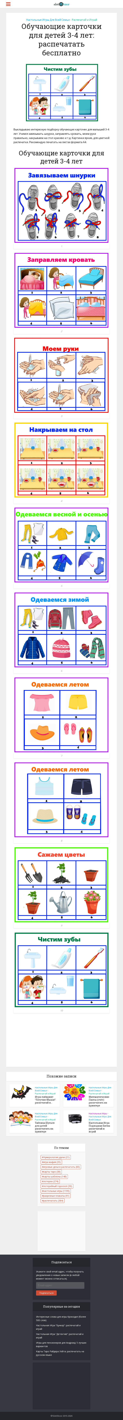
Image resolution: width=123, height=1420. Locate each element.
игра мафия (52, 1162)
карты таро (52, 1171)
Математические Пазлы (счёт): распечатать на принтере (99, 1101)
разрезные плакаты (56, 1195)
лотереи (50, 1181)
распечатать (53, 1200)
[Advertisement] (61, 1043)
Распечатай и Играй (84, 20)
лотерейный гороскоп (57, 1186)
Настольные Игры (98, 1113)
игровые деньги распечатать (61, 1166)
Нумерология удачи (56, 1157)
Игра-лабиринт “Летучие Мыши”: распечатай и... (45, 1099)
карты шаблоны (55, 1176)
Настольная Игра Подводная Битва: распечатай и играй (99, 1127)
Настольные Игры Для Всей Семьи (48, 20)
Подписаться (46, 1292)
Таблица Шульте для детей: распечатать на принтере (45, 1127)
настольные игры (56, 1190)
